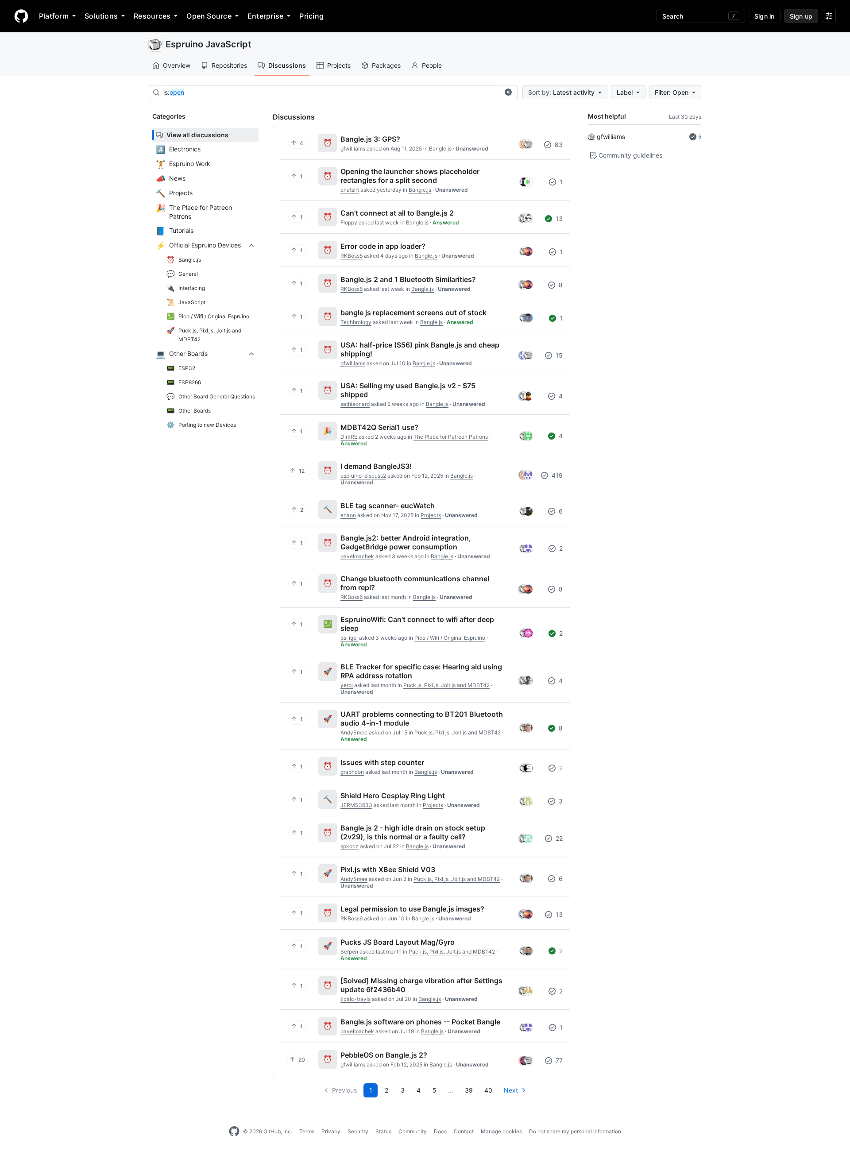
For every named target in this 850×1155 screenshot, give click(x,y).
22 (558, 838)
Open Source (209, 16)
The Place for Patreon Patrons (450, 436)
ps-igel (349, 637)
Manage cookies (501, 1131)
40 (488, 1090)
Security (358, 1131)
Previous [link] (344, 1090)
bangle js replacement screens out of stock (413, 312)
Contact (464, 1131)
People (432, 65)
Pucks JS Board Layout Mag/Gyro (397, 942)
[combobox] (331, 92)
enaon (348, 515)
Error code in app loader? (382, 246)
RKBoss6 (351, 255)
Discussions (287, 65)
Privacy (330, 1131)
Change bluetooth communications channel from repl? (414, 583)
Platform (54, 16)
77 (558, 1060)
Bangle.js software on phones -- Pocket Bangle (420, 1021)
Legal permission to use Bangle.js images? (412, 908)
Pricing (311, 16)
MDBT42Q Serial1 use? (379, 427)
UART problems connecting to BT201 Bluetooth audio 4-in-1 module (421, 718)
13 (558, 218)
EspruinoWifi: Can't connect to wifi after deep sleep (417, 624)
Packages (386, 65)
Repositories (229, 65)
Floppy (348, 222)
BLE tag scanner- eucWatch (387, 505)
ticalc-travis (355, 999)
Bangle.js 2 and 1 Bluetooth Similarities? (408, 279)
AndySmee (353, 732)
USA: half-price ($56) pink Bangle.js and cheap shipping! (419, 349)
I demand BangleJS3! (376, 466)
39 (469, 1090)
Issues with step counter (382, 762)
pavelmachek (357, 556)
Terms (306, 1131)
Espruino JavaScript (208, 44)
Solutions (101, 16)
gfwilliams (611, 136)
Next (511, 1090)
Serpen (349, 951)
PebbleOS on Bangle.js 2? (383, 1055)
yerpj (346, 685)
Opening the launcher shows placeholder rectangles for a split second (409, 176)
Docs (440, 1131)
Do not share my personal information (575, 1131)
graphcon (352, 772)
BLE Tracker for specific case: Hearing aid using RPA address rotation (421, 671)
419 (556, 475)
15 (558, 355)
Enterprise (265, 16)
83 (558, 144)
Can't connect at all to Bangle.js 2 (397, 213)
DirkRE (348, 436)
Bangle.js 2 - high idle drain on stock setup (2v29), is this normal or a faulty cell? (412, 832)
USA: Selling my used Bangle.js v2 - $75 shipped (407, 390)
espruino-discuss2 (363, 475)
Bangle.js (440, 148)
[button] (508, 92)
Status (383, 1131)
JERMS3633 (356, 805)
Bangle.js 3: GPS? (370, 139)
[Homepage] (21, 16)
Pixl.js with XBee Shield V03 (387, 869)
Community (412, 1131)
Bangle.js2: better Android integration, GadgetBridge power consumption (405, 542)
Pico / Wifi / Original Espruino (449, 637)
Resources (152, 16)
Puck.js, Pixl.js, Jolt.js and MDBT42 (446, 685)
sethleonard (355, 404)
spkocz (349, 846)
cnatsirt (349, 189)
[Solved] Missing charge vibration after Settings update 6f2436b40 (421, 985)
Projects (339, 65)
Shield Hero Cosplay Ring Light (392, 795)
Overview (176, 65)
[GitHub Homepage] (234, 1131)
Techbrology (355, 322)
